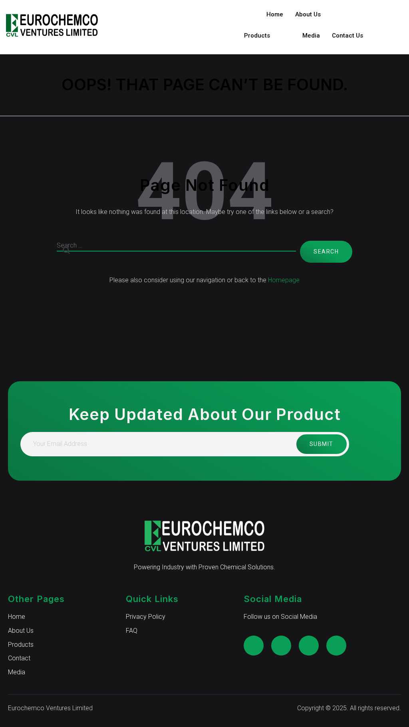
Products (257, 35)
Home (274, 14)
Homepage (284, 280)
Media (311, 35)
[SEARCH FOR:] (176, 252)
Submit (322, 444)
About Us (308, 14)
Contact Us (347, 35)
